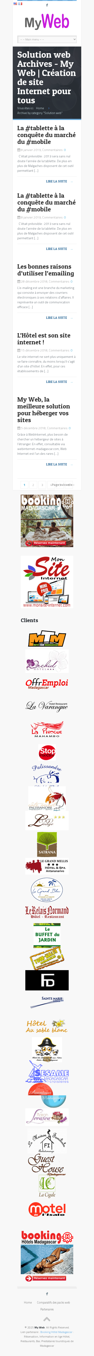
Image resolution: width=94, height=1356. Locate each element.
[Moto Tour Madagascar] (47, 638)
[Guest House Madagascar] (47, 1163)
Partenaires (47, 1309)
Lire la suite (59, 181)
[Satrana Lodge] (47, 844)
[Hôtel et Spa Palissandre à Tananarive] (47, 776)
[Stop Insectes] (47, 752)
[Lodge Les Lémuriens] (47, 1049)
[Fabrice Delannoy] (47, 980)
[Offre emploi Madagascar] (47, 683)
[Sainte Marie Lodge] (47, 1003)
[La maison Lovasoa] (47, 1117)
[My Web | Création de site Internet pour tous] (47, 22)
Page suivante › (63, 484)
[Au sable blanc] (47, 1025)
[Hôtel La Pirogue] (47, 729)
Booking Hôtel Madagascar (56, 1332)
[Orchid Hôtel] (47, 661)
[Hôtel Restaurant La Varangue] (47, 706)
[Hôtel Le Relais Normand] (47, 911)
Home (40, 108)
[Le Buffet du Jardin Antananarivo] (47, 935)
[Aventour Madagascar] (47, 1095)
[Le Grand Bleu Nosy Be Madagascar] (47, 890)
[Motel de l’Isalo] (47, 1209)
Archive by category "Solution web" (40, 113)
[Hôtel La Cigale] (47, 1186)
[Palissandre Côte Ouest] (47, 798)
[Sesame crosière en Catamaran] (47, 1071)
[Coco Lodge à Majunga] (47, 820)
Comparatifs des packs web (53, 1302)
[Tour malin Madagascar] (47, 958)
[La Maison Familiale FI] (47, 1140)
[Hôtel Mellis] (47, 866)
